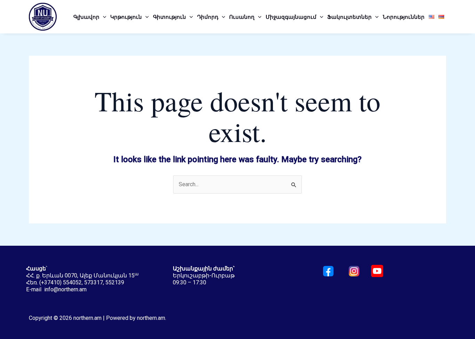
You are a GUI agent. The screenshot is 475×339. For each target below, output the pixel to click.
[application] (102, 16)
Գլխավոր (86, 17)
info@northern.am (65, 289)
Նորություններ (404, 17)
